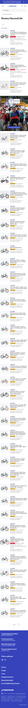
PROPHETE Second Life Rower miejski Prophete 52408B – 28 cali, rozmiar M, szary (18, 66)
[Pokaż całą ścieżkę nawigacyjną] (1, 14)
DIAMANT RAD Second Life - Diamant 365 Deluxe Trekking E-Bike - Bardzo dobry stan (18, 500)
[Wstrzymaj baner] (24, 2)
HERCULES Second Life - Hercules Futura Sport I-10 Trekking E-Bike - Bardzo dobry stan (18, 275)
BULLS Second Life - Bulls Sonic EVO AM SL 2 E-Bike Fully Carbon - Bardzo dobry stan (18, 165)
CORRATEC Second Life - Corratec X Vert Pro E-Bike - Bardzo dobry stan (18, 235)
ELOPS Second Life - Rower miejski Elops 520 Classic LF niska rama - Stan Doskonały (18, 136)
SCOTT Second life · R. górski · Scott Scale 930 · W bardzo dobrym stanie (18, 288)
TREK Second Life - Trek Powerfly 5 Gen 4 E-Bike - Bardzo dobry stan (18, 611)
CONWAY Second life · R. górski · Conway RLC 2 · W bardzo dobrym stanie (18, 585)
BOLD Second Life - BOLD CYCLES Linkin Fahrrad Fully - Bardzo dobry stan (18, 314)
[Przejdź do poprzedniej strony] (9, 624)
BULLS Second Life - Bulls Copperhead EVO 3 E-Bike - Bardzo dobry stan (18, 598)
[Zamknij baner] (26, 2)
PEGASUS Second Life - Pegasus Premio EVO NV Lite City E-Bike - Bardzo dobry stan (17, 460)
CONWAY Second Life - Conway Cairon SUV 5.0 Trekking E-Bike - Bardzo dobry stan (17, 152)
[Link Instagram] (5, 660)
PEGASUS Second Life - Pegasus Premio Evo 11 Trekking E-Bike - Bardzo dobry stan (17, 209)
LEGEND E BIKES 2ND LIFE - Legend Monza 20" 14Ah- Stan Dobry (18, 178)
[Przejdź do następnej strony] (18, 624)
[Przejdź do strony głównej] (12, 6)
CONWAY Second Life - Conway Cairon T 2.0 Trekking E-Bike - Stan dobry (18, 328)
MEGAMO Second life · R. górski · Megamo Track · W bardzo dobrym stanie (18, 301)
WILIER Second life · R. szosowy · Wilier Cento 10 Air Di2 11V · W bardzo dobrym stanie (17, 393)
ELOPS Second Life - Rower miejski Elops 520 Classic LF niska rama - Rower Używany (18, 84)
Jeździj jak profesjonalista (14, 127)
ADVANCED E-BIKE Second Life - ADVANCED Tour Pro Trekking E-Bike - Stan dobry (18, 513)
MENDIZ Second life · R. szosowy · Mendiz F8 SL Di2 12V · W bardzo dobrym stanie (18, 354)
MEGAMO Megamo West (15, 247)
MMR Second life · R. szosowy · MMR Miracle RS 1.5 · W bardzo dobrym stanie (18, 571)
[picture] (4, 34)
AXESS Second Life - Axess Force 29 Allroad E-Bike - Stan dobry (18, 486)
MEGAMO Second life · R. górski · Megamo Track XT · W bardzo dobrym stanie (17, 223)
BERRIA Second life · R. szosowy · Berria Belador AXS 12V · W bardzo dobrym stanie (18, 261)
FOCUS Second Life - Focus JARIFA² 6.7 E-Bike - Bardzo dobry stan (18, 379)
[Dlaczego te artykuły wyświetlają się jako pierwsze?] (2, 28)
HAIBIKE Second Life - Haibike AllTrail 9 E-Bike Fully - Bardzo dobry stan (18, 341)
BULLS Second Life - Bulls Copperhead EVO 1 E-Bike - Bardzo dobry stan (18, 447)
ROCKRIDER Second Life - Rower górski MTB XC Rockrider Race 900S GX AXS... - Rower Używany (18, 194)
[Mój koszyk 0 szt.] (25, 6)
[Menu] (2, 6)
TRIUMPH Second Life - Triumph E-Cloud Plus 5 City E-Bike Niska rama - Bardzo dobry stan (18, 558)
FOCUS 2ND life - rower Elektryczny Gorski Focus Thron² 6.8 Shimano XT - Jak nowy (18, 33)
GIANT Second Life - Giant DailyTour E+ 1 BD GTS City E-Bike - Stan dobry (18, 367)
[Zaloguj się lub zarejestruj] (22, 6)
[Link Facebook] (2, 660)
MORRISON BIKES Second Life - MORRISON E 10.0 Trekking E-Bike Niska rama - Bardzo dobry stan (18, 433)
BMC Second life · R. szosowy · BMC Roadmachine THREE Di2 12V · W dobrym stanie (18, 406)
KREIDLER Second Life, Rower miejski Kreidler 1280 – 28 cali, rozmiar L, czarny (17, 540)
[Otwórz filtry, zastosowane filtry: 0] (3, 24)
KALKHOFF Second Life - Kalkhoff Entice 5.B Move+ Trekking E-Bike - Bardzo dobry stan (18, 420)
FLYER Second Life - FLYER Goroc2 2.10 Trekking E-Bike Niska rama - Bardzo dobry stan (18, 473)
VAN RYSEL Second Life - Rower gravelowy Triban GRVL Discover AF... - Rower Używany (18, 51)
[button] (22, 38)
